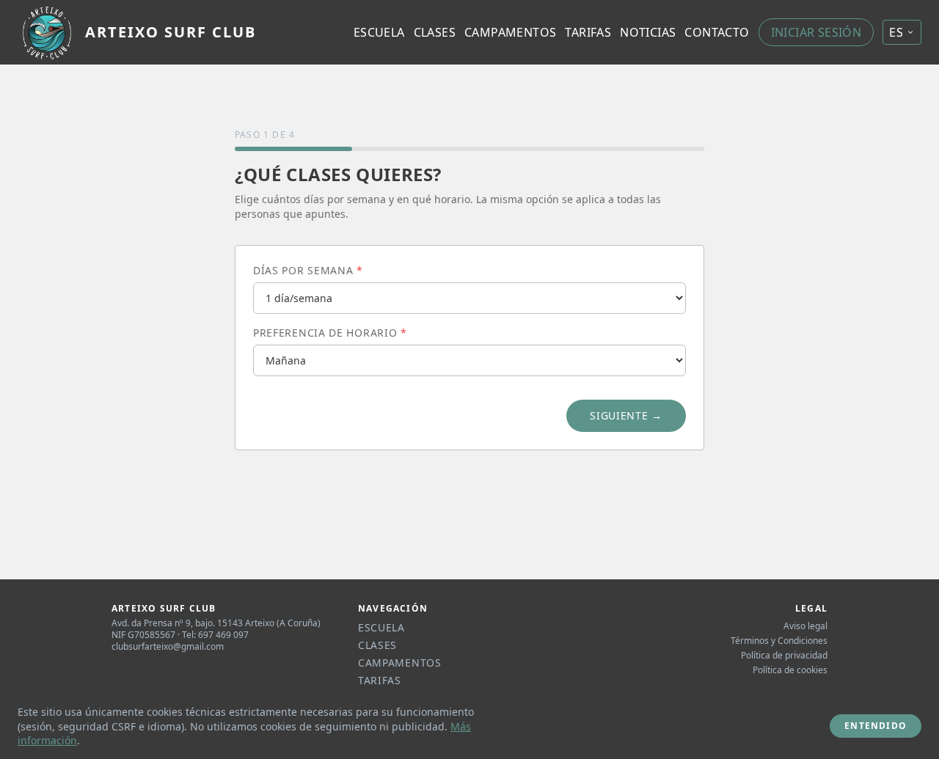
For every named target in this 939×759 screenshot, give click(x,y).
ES (896, 32)
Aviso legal (805, 626)
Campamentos (510, 32)
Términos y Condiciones (779, 641)
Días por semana (308, 270)
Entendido (875, 725)
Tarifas (588, 32)
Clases (435, 32)
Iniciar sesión (816, 32)
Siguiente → (626, 415)
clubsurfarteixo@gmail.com (168, 646)
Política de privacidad (784, 655)
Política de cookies (790, 670)
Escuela (379, 32)
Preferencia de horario (330, 333)
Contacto (716, 32)
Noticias (648, 32)
